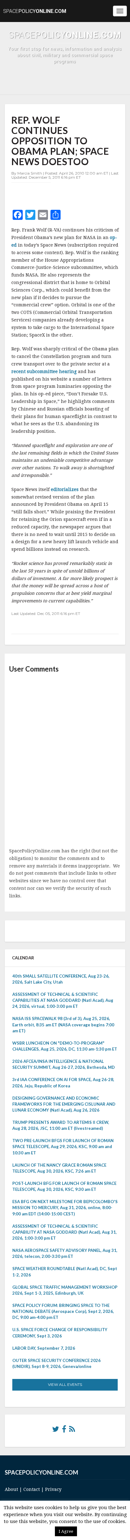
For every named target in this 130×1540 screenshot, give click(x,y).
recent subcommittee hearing (44, 371)
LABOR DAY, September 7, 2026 (43, 1348)
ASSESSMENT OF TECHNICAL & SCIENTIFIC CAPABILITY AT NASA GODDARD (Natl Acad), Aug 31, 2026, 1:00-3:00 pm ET (64, 1232)
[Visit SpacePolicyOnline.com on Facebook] (64, 1430)
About (11, 1489)
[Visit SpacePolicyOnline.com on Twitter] (55, 1430)
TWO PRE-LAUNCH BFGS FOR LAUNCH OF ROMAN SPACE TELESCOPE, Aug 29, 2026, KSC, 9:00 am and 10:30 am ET (63, 1146)
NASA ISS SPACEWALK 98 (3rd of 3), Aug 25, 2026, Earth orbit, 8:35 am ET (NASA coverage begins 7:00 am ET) (63, 1024)
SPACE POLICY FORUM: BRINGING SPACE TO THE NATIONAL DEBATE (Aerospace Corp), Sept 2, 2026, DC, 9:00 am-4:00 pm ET (63, 1311)
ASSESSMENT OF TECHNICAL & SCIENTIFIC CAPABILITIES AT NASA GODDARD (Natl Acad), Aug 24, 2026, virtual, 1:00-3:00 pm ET (62, 1000)
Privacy (53, 1489)
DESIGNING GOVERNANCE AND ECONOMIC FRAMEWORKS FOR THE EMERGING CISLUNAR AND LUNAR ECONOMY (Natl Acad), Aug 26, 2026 (63, 1104)
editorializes (65, 489)
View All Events (65, 1384)
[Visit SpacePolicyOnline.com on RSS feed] (72, 1430)
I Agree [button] (66, 1531)
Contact (31, 1489)
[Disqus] (65, 761)
